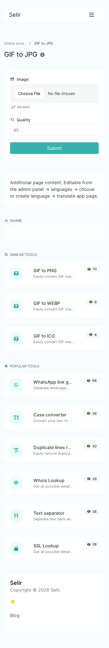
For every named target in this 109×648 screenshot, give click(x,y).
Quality (23, 119)
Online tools (14, 43)
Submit (54, 148)
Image (22, 79)
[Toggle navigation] (91, 15)
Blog (15, 615)
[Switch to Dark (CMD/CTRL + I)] (13, 601)
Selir (15, 14)
